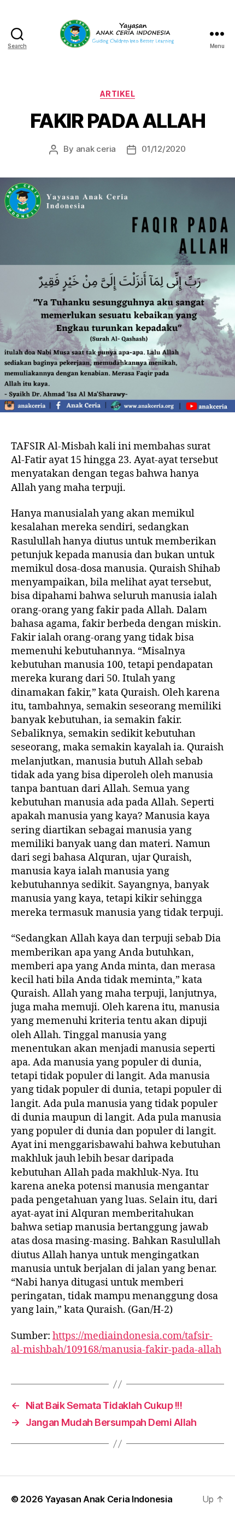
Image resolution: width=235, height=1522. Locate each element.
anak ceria (96, 149)
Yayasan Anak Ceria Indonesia (108, 1499)
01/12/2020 (163, 149)
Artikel (118, 93)
